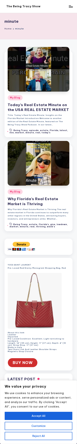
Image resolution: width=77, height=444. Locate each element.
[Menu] (71, 6)
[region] (38, 412)
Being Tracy (20, 130)
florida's (44, 224)
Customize (38, 426)
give (52, 224)
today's (45, 132)
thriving (41, 226)
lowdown (62, 224)
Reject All (38, 436)
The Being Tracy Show (23, 6)
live (12, 132)
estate (44, 130)
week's (51, 226)
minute (29, 132)
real (37, 132)
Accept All (38, 416)
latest (63, 130)
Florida (54, 130)
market (19, 132)
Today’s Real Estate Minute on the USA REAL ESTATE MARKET (38, 107)
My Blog (15, 97)
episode (34, 130)
